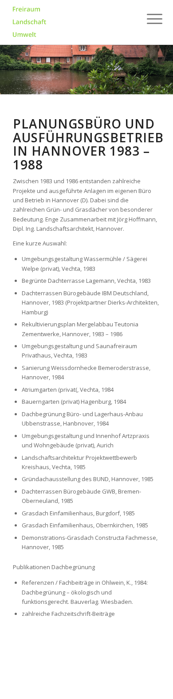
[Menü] (147, 18)
